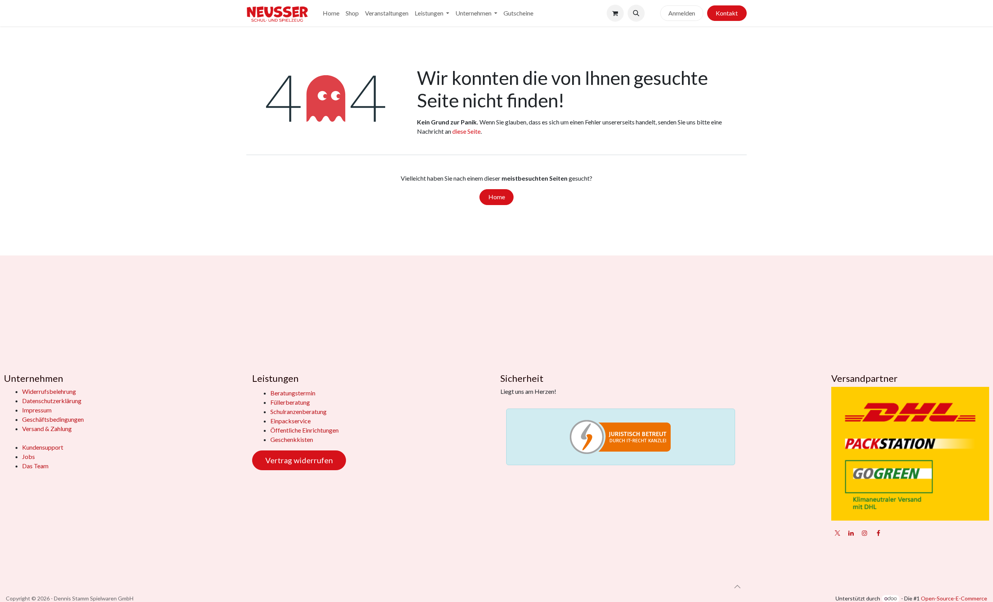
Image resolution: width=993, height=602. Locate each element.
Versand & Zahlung (47, 428)
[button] (636, 13)
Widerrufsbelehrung (49, 391)
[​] (652, 13)
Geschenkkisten (291, 439)
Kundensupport (42, 447)
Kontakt (727, 13)
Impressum (37, 410)
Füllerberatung (290, 402)
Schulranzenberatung (298, 411)
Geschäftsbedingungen (53, 419)
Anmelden (681, 13)
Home (496, 196)
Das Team (35, 465)
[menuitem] (331, 13)
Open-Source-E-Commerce (954, 598)
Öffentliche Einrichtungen (304, 430)
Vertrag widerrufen (299, 460)
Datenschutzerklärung (51, 400)
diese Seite (466, 131)
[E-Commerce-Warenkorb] (615, 13)
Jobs (28, 456)
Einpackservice (290, 420)
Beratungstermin (292, 393)
